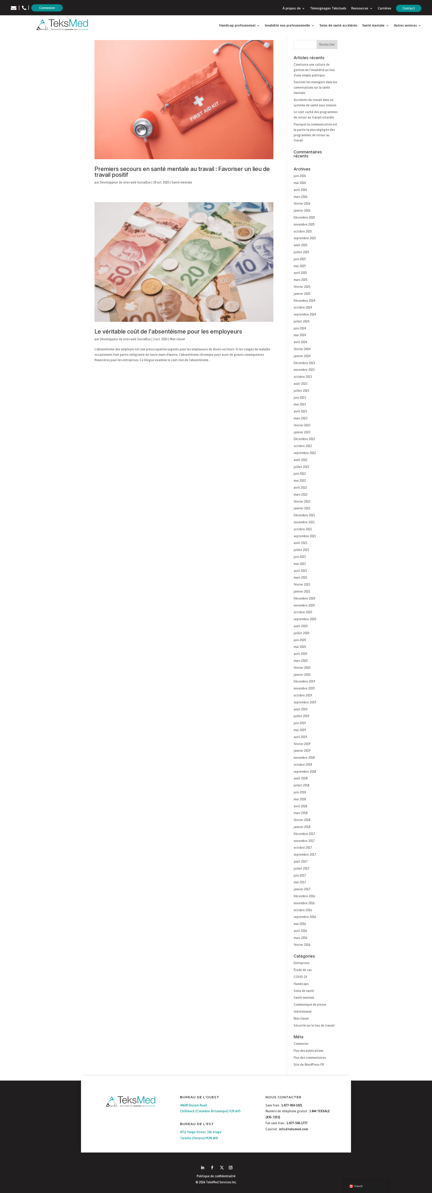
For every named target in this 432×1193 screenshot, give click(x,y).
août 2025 (300, 245)
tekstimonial (302, 1011)
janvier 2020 (302, 674)
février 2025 (302, 287)
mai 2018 (300, 799)
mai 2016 (300, 924)
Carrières (384, 8)
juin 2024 (300, 328)
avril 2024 (300, 342)
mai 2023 (300, 404)
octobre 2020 (303, 612)
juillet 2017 (301, 868)
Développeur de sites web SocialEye (125, 182)
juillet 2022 (301, 467)
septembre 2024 (305, 314)
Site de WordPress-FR (309, 1064)
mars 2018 (300, 813)
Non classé (177, 339)
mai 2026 (300, 183)
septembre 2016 (305, 917)
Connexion (47, 8)
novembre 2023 (304, 370)
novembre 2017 (304, 841)
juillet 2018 (301, 785)
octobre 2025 (303, 231)
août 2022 (300, 460)
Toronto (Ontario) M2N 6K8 (199, 1138)
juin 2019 (300, 723)
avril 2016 (300, 931)
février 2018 (302, 820)
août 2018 (300, 778)
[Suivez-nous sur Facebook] (212, 1167)
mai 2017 (300, 882)
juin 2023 (300, 397)
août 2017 (300, 861)
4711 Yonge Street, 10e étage (200, 1132)
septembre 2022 (305, 453)
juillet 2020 (301, 633)
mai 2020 (300, 647)
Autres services (405, 25)
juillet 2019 (301, 716)
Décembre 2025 (304, 217)
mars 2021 (300, 577)
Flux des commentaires (310, 1057)
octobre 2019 (303, 695)
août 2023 (300, 383)
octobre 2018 (303, 764)
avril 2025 (300, 273)
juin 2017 (300, 875)
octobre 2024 (303, 307)
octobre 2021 (303, 529)
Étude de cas (303, 970)
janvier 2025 (302, 293)
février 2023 (302, 425)
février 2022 (302, 501)
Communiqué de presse (310, 1004)
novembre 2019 (304, 688)
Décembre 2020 (304, 598)
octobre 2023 (303, 376)
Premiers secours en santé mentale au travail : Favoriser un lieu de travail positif (182, 171)
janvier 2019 (302, 750)
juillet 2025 (301, 252)
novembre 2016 (304, 903)
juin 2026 (300, 176)
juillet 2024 (301, 321)
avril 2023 (300, 411)
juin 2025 (300, 259)
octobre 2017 (303, 847)
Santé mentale (373, 25)
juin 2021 (300, 557)
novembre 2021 (304, 522)
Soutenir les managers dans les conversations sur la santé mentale (315, 87)
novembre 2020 (304, 605)
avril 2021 (300, 571)
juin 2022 (300, 473)
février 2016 (302, 945)
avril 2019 (300, 737)
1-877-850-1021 (291, 1105)
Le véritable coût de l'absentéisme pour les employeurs (168, 331)
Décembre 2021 (304, 515)
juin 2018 (300, 792)
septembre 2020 (305, 619)
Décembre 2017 (304, 834)
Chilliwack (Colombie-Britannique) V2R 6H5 (210, 1111)
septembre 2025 (305, 238)
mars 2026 (300, 197)
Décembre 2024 (304, 300)
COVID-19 (300, 977)
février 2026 (302, 203)
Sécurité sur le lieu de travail (314, 1025)
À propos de (292, 8)
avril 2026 (300, 190)
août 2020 (300, 626)
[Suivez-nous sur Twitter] (221, 1167)
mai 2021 (300, 564)
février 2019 (302, 744)
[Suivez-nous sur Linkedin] (202, 1167)
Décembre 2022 (304, 439)
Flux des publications (308, 1050)
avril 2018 (300, 806)
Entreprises (301, 963)
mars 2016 (300, 938)
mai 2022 (300, 480)
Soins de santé (304, 991)
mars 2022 (300, 494)
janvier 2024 (302, 356)
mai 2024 (300, 335)
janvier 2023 (302, 432)
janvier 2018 (302, 827)
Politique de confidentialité (216, 1176)
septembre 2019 (305, 702)
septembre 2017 (305, 854)
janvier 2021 (302, 591)
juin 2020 (300, 640)
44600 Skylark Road (193, 1105)
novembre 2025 (304, 224)
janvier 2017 (302, 889)
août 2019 (300, 709)
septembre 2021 (305, 536)
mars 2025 (300, 280)
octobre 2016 (303, 910)
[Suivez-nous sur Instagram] (230, 1167)
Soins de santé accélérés (338, 25)
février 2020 (302, 667)
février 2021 (302, 584)
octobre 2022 (303, 446)
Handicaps (301, 984)
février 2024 (302, 349)
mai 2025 (300, 266)
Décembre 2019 (304, 681)
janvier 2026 (302, 210)
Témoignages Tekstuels (328, 8)
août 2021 (300, 543)
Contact (409, 8)
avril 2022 (300, 487)
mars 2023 (300, 418)
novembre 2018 (304, 757)
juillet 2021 (301, 550)
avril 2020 (300, 654)
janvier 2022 (302, 508)
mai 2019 (300, 730)
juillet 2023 (301, 390)
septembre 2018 (305, 771)
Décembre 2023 (304, 363)
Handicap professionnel (237, 25)
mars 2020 (300, 661)
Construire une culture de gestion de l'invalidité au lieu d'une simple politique (314, 70)
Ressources (359, 8)
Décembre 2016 (304, 896)
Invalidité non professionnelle (287, 25)
